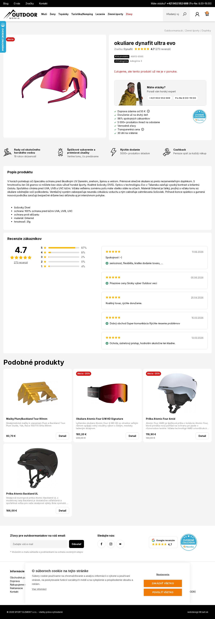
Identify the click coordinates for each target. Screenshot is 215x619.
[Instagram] (111, 544)
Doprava (15, 581)
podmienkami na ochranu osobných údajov (62, 552)
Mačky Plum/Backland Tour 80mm (26, 418)
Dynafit (128, 49)
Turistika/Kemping (82, 14)
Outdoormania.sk (173, 30)
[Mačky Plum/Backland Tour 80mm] (38, 394)
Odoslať (76, 544)
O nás (17, 3)
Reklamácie (16, 588)
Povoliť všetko (163, 592)
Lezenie (100, 14)
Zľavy (129, 14)
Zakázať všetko (163, 583)
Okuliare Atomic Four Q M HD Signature (99, 418)
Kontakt (43, 3)
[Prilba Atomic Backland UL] (38, 468)
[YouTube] (120, 544)
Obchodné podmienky (22, 577)
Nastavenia (162, 574)
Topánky (63, 14)
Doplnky (206, 30)
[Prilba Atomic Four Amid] (177, 394)
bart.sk (205, 612)
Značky (30, 3)
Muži (44, 14)
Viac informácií (39, 589)
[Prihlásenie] (197, 14)
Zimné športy (115, 14)
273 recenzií (21, 262)
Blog (5, 3)
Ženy (53, 14)
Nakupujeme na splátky (23, 584)
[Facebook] (101, 544)
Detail (62, 436)
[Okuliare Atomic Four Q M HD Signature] (107, 394)
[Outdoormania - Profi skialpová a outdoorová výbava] (20, 13)
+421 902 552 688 (159, 98)
